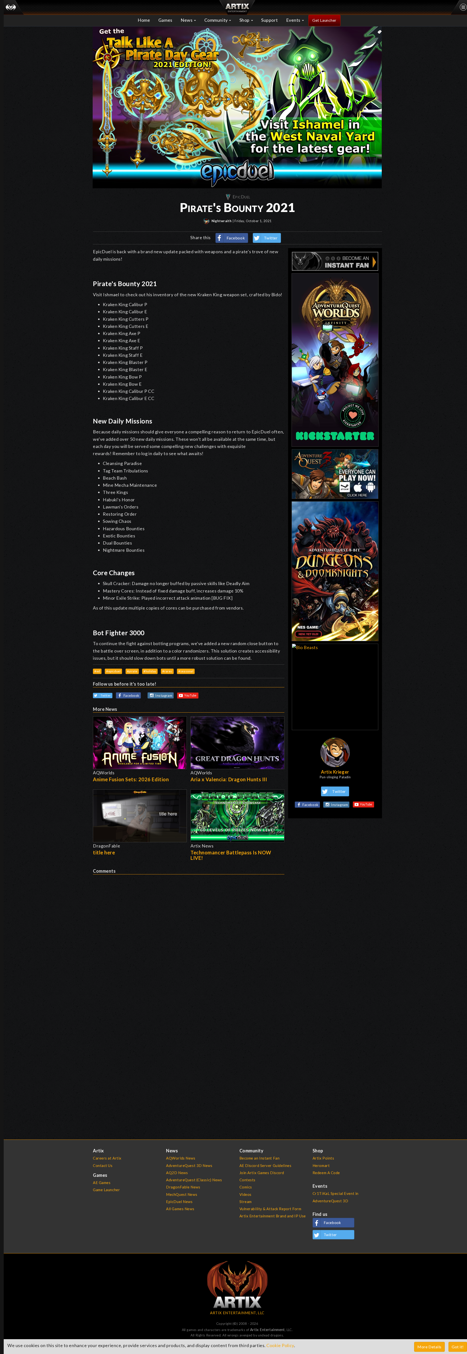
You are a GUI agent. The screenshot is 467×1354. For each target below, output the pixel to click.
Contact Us (103, 1165)
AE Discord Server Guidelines (265, 1165)
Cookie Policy (280, 1345)
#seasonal (185, 671)
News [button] (187, 20)
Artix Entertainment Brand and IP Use (272, 1216)
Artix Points (323, 1158)
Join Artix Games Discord (261, 1172)
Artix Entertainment (267, 1329)
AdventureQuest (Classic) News (194, 1180)
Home (144, 20)
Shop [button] (245, 20)
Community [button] (216, 20)
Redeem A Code (326, 1172)
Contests (247, 1180)
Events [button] (293, 20)
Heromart (321, 1165)
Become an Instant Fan (259, 1158)
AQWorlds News (180, 1158)
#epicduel (113, 671)
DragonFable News (183, 1187)
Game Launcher (106, 1189)
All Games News (180, 1208)
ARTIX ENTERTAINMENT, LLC (237, 1313)
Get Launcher (324, 20)
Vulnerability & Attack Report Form (270, 1208)
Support (269, 20)
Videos (245, 1194)
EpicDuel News (179, 1201)
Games (165, 20)
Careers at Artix (107, 1158)
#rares (167, 671)
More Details (429, 1346)
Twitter (271, 237)
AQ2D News (177, 1172)
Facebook (236, 237)
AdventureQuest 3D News (189, 1165)
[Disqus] (188, 936)
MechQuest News (181, 1194)
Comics (245, 1187)
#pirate (132, 671)
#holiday (150, 671)
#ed (97, 671)
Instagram (163, 695)
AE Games (102, 1182)
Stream (245, 1201)
